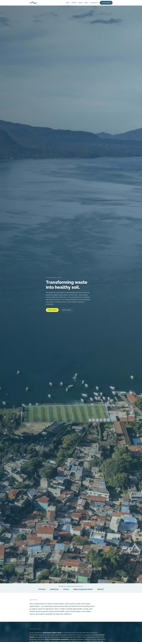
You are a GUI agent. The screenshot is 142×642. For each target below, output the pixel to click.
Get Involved (93, 2)
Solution (74, 2)
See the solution (66, 310)
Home (67, 2)
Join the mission (106, 2)
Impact (80, 2)
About (86, 2)
